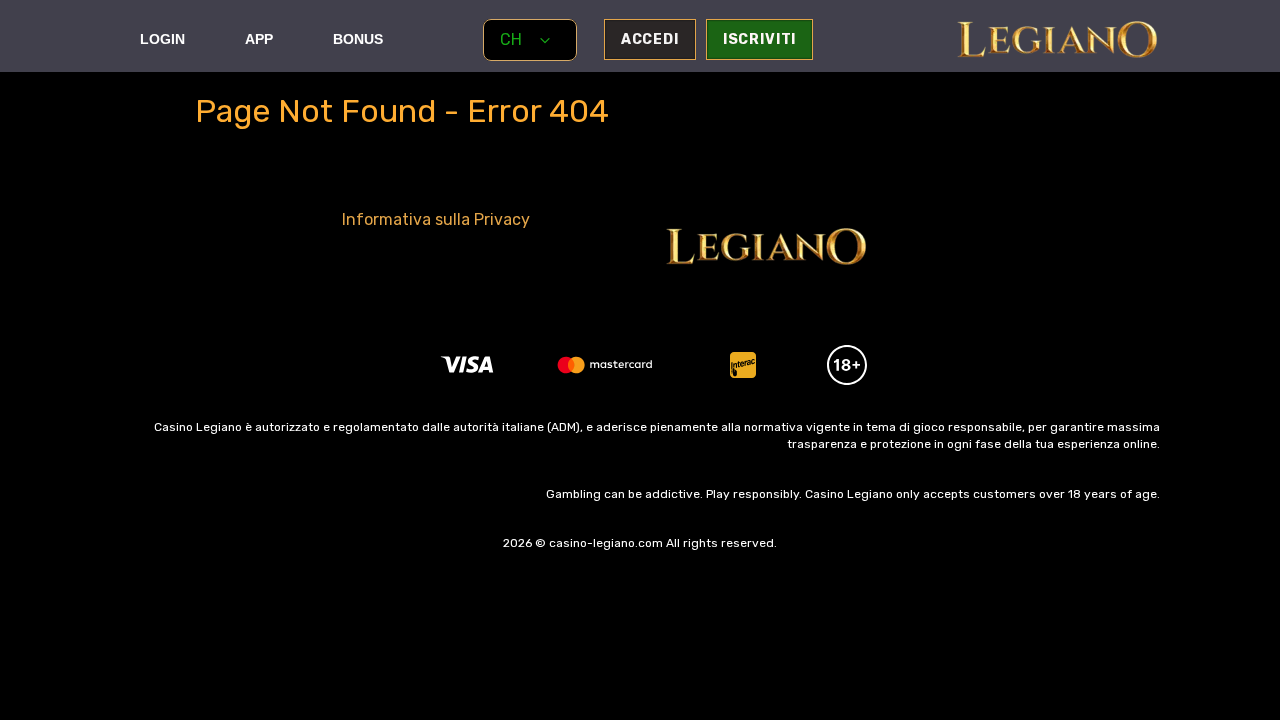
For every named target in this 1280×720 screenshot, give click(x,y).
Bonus (358, 39)
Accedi (650, 39)
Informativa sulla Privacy (436, 219)
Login (162, 39)
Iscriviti (760, 39)
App (259, 39)
